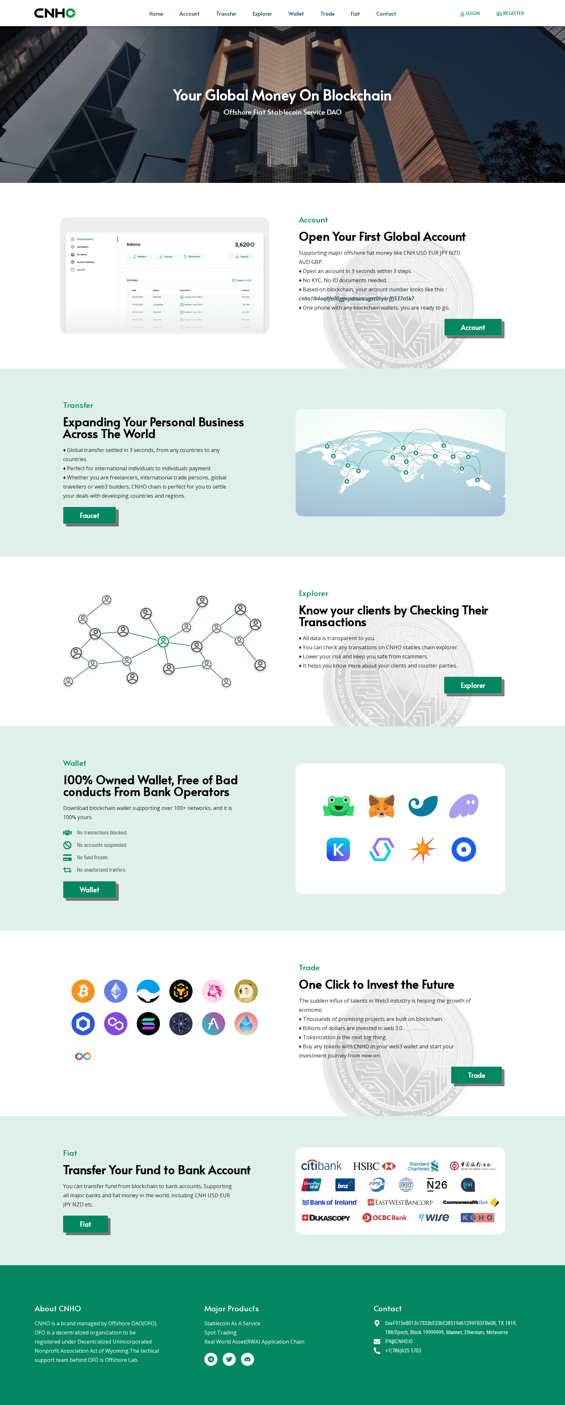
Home (156, 13)
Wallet (296, 13)
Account (190, 13)
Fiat (355, 13)
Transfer (226, 13)
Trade (327, 13)
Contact (386, 13)
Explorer (262, 13)
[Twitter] (229, 1359)
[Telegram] (210, 1359)
